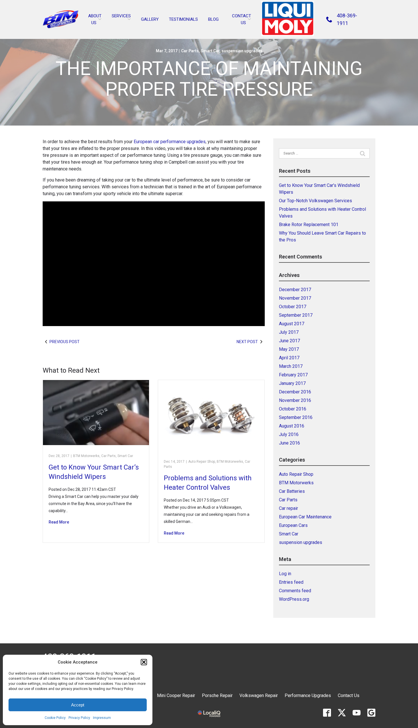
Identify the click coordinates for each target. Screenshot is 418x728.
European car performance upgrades (170, 141)
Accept (77, 704)
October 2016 (292, 409)
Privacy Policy (79, 718)
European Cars (293, 525)
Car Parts (190, 51)
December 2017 (295, 289)
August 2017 (291, 323)
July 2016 (289, 434)
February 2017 (293, 374)
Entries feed (291, 582)
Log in (285, 573)
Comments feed (295, 590)
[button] (144, 662)
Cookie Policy (55, 718)
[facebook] (327, 713)
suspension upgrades (242, 51)
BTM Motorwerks (86, 456)
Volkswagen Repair (258, 695)
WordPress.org (294, 599)
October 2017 (292, 306)
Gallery (150, 19)
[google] (371, 713)
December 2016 (295, 392)
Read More (59, 522)
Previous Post (64, 341)
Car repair (288, 508)
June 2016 (289, 443)
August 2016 (291, 426)
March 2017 (291, 366)
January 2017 (292, 383)
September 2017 (296, 315)
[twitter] (342, 713)
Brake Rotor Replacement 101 (308, 224)
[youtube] (357, 713)
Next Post (247, 341)
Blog (213, 19)
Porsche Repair (217, 695)
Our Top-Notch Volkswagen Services (315, 200)
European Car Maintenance (305, 517)
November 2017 (295, 298)
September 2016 (296, 417)
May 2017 (289, 349)
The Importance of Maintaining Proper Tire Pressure (209, 79)
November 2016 (295, 400)
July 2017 (289, 332)
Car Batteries (292, 491)
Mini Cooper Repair (176, 695)
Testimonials (183, 19)
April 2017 (289, 357)
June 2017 (289, 340)
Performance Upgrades (308, 695)
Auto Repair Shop (201, 462)
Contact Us (348, 695)
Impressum (102, 718)
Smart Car (210, 51)
